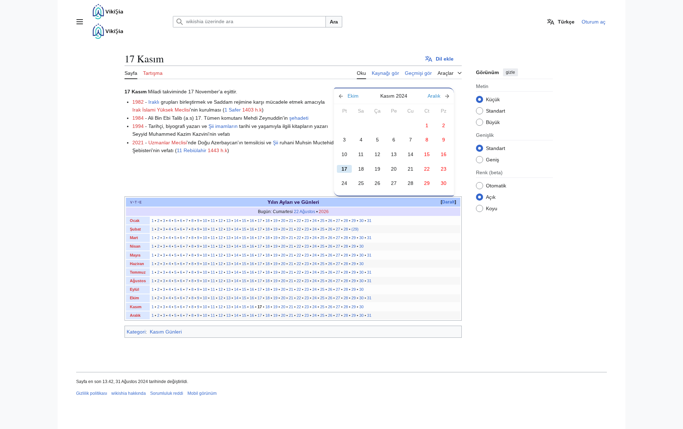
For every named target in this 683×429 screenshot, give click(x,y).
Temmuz (138, 272)
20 (394, 169)
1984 (138, 118)
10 (344, 154)
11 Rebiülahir (191, 150)
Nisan (135, 246)
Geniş (492, 159)
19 (377, 169)
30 (361, 220)
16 (252, 220)
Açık (491, 197)
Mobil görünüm (202, 393)
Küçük (493, 99)
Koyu (491, 208)
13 (394, 154)
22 (299, 220)
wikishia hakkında (128, 393)
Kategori (136, 332)
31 (369, 220)
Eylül (134, 289)
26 (377, 183)
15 (244, 220)
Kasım (136, 307)
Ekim (134, 298)
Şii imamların (223, 126)
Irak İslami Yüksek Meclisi (161, 110)
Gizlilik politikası (91, 393)
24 (344, 183)
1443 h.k (217, 150)
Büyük (493, 122)
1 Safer (232, 110)
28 (410, 183)
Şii (275, 142)
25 (361, 183)
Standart (495, 110)
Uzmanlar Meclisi (167, 142)
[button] (79, 21)
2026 (324, 211)
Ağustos (138, 281)
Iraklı (153, 102)
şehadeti (298, 118)
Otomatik (496, 185)
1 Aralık (432, 96)
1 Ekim (355, 96)
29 (353, 220)
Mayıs (135, 255)
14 (410, 154)
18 (361, 169)
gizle (510, 72)
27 (394, 183)
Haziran (137, 264)
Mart (134, 238)
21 (410, 169)
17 (260, 220)
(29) (355, 229)
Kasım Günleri (166, 332)
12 (377, 154)
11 (361, 154)
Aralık (135, 315)
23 (307, 220)
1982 (138, 102)
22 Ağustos (304, 211)
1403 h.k (252, 110)
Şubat (135, 229)
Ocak (134, 220)
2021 (138, 142)
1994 (138, 126)
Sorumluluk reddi (166, 393)
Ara (334, 22)
